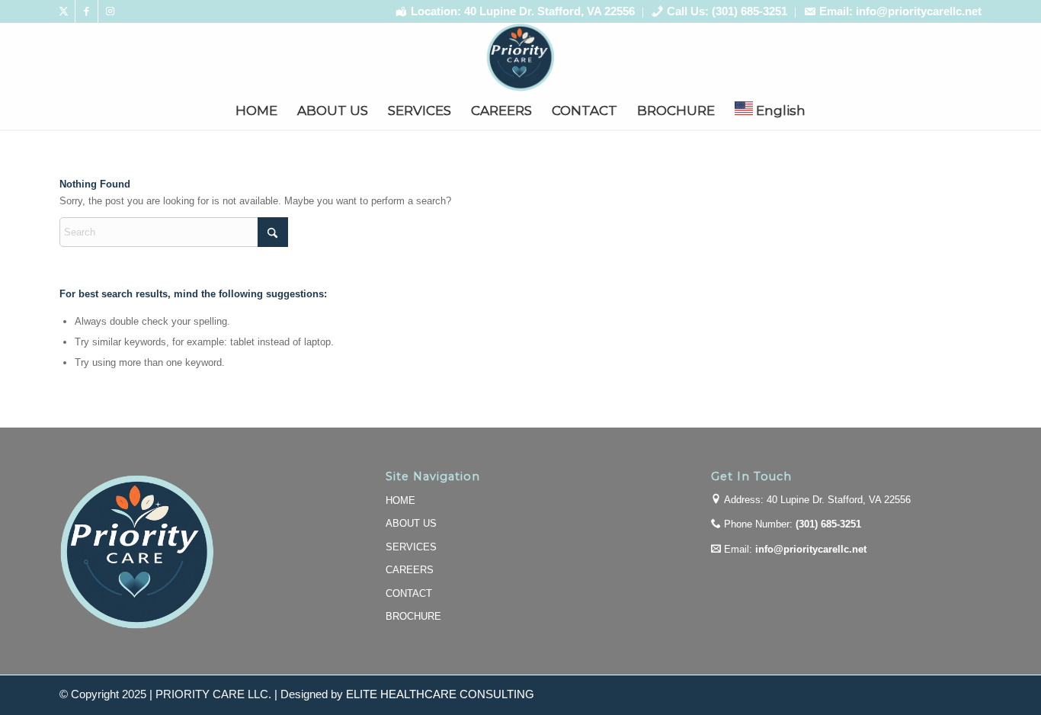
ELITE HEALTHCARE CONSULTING (440, 694)
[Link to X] (64, 11)
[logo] (520, 57)
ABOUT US (411, 523)
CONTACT (409, 593)
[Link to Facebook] (86, 11)
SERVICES (411, 547)
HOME (400, 500)
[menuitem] (515, 13)
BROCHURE (413, 616)
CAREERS (410, 570)
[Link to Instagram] (109, 11)
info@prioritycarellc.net (810, 549)
